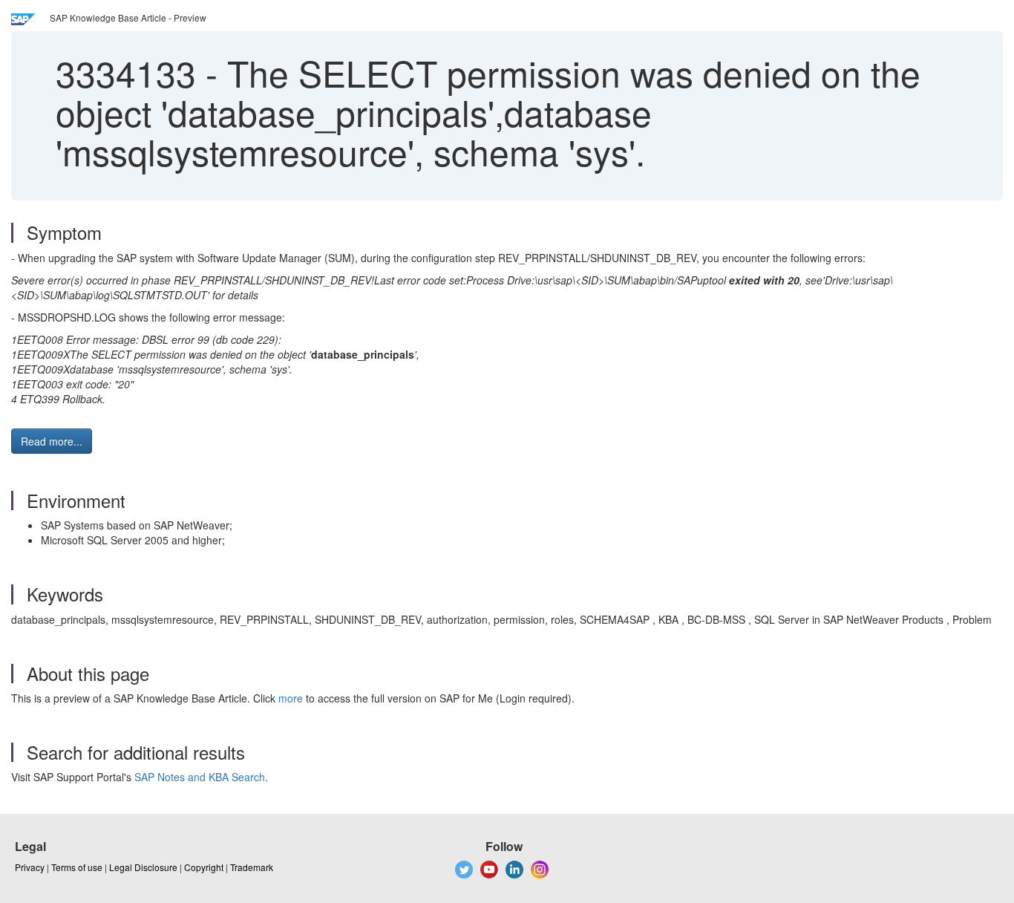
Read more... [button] (51, 441)
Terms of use (76, 867)
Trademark (251, 867)
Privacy (30, 867)
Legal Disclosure (143, 867)
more (290, 698)
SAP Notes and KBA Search (199, 776)
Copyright (203, 867)
